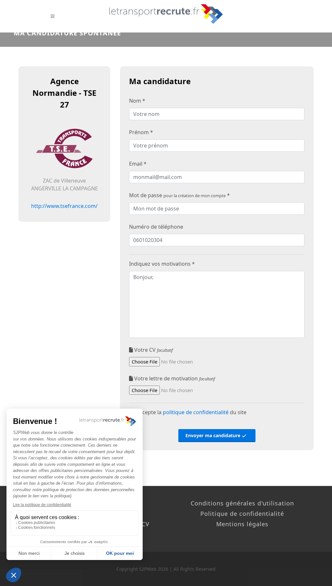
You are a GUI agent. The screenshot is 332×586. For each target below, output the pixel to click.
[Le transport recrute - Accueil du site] (166, 14)
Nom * (137, 100)
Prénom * (141, 132)
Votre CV (153, 349)
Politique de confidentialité (242, 513)
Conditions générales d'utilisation (242, 503)
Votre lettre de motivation (174, 378)
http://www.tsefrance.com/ (64, 206)
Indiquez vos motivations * (162, 263)
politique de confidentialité (196, 412)
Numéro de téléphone (156, 226)
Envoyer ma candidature (213, 435)
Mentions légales (242, 524)
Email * (138, 163)
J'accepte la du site (189, 412)
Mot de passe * (179, 195)
